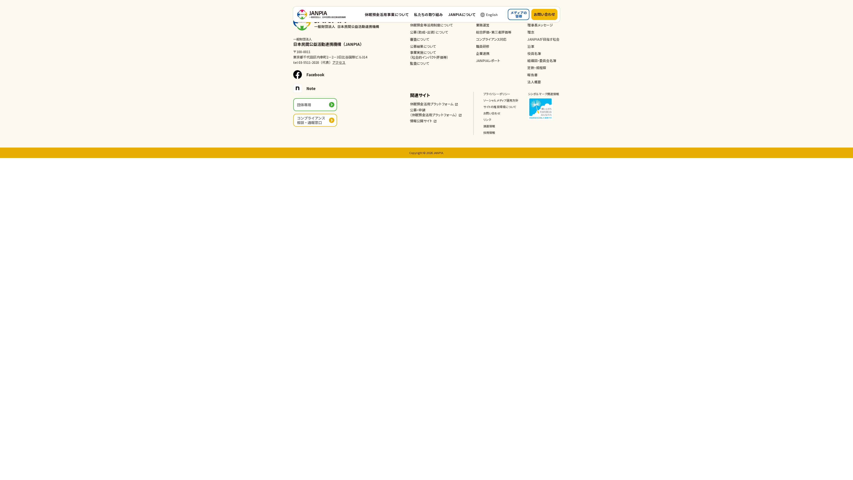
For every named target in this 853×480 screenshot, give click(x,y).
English (492, 14)
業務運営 (483, 25)
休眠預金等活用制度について (431, 25)
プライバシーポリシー (496, 94)
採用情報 (489, 132)
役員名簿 (534, 53)
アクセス (338, 62)
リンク (487, 120)
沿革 (530, 46)
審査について (419, 39)
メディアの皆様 (518, 14)
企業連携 (483, 53)
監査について (419, 63)
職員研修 (483, 46)
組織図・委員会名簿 (541, 60)
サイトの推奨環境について (499, 107)
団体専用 (304, 104)
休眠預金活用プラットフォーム (432, 104)
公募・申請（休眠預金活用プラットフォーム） (433, 112)
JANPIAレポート (488, 60)
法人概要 (534, 82)
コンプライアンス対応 (491, 39)
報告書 (532, 74)
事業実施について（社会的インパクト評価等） (429, 55)
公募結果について (423, 46)
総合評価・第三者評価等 (494, 32)
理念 (530, 32)
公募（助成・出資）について (429, 32)
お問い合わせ (544, 14)
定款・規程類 (536, 67)
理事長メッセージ (540, 25)
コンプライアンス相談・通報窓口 (311, 120)
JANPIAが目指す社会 (543, 39)
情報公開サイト (421, 120)
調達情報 (489, 126)
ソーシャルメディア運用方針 (500, 100)
